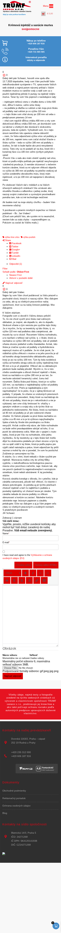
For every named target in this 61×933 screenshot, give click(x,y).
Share (7, 240)
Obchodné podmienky (14, 790)
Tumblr (15, 253)
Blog (4, 813)
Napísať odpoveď (13, 283)
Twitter (14, 246)
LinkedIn (15, 256)
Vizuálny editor (23, 565)
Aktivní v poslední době (21, 278)
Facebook (16, 243)
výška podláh (29, 237)
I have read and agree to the (27, 556)
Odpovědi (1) (15, 264)
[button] (12, 573)
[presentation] (12, 573)
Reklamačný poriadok (14, 798)
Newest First (15, 275)
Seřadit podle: (16, 272)
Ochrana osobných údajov (16, 805)
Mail (14, 259)
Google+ (15, 249)
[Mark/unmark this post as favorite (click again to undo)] (4, 75)
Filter (5, 268)
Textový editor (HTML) (46, 565)
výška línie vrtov (11, 237)
